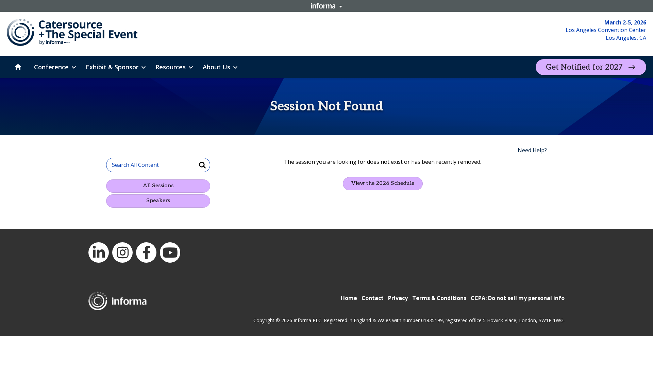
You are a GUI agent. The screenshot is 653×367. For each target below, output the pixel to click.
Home (349, 298)
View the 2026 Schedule (382, 183)
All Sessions (158, 185)
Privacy (398, 298)
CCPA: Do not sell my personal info (518, 298)
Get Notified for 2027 (584, 67)
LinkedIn (98, 252)
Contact (373, 298)
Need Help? (532, 150)
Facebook (146, 252)
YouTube (170, 252)
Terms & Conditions (439, 298)
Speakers (158, 200)
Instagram (122, 252)
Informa (326, 5)
